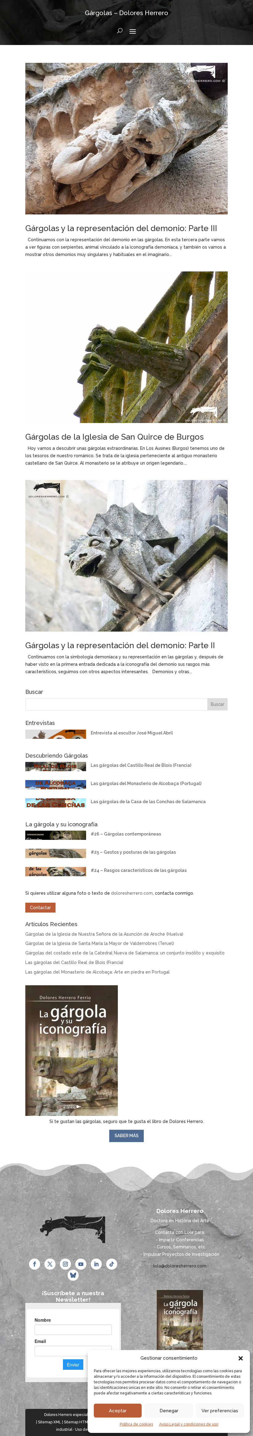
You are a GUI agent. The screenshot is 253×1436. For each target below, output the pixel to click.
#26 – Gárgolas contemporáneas (126, 834)
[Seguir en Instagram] (65, 1264)
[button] (241, 1358)
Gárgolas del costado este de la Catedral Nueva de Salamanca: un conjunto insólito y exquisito (125, 952)
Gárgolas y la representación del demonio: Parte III (121, 228)
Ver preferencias (219, 1411)
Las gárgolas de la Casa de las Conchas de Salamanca (148, 801)
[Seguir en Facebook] (34, 1264)
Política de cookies (136, 1424)
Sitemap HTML (77, 1422)
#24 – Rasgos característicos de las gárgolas (139, 870)
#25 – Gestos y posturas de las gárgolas (133, 852)
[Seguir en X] (50, 1264)
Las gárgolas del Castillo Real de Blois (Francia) (141, 765)
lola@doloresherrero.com (179, 1265)
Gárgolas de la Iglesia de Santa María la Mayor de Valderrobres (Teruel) (99, 943)
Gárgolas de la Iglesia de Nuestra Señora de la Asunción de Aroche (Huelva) (104, 934)
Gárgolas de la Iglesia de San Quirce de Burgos (114, 436)
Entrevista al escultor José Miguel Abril (132, 732)
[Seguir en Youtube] (80, 1264)
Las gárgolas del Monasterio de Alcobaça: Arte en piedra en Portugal (97, 972)
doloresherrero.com (132, 893)
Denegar (169, 1411)
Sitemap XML (49, 1422)
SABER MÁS (126, 1135)
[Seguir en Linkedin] (96, 1264)
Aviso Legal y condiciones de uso (188, 1424)
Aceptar (117, 1411)
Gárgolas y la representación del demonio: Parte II (120, 645)
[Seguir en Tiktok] (111, 1264)
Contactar (40, 907)
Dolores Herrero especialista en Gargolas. (80, 1415)
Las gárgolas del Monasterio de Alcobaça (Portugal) (146, 783)
